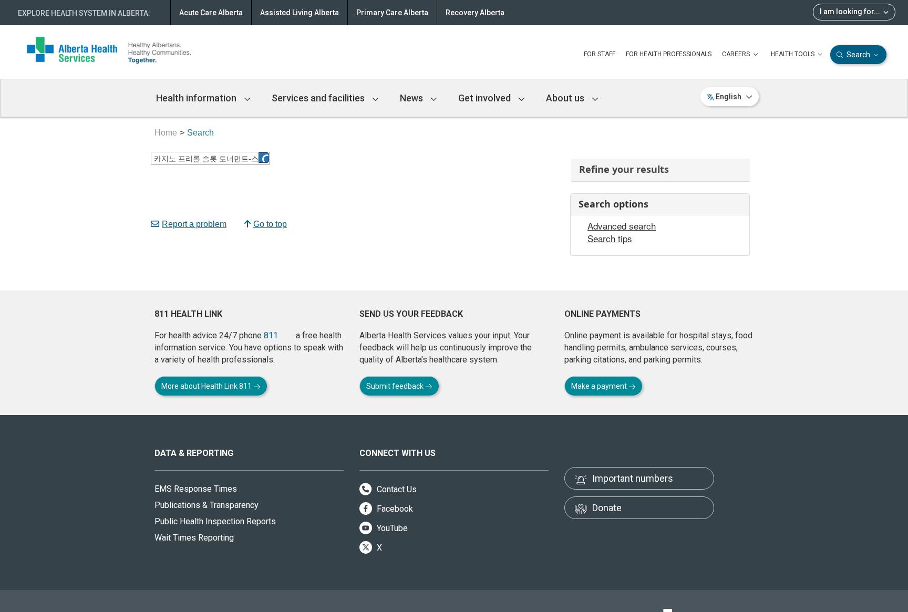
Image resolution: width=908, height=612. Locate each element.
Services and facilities (319, 97)
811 (271, 335)
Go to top (270, 224)
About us (566, 97)
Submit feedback (395, 386)
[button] (264, 157)
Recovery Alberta (475, 12)
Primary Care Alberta (392, 12)
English (728, 96)
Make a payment (599, 386)
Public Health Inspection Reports (215, 521)
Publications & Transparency (206, 505)
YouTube (391, 528)
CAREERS (736, 54)
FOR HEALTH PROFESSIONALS (668, 54)
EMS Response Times (195, 489)
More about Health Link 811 (207, 386)
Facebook (394, 509)
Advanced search (621, 226)
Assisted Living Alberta (299, 12)
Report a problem (194, 224)
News (412, 97)
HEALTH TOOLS (793, 54)
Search (858, 54)
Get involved (485, 97)
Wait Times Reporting (194, 538)
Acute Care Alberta (211, 12)
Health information (197, 97)
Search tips (609, 238)
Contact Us (396, 489)
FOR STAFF (599, 54)
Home (165, 132)
